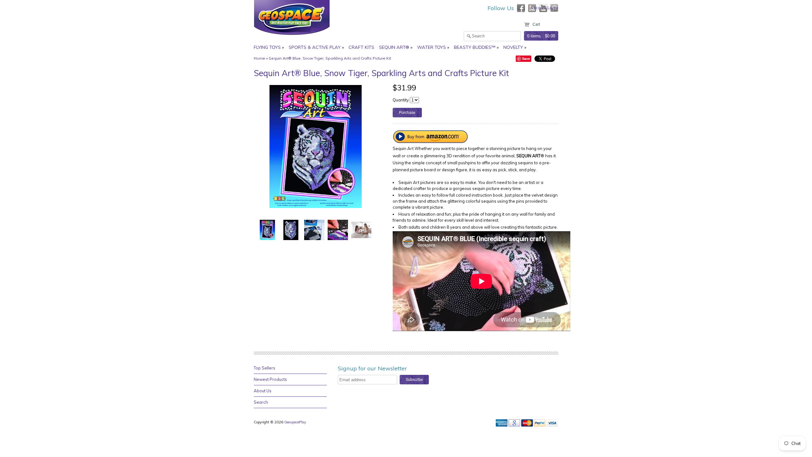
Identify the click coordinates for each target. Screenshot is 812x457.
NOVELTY (513, 47)
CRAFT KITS (361, 47)
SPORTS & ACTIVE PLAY (315, 47)
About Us (263, 390)
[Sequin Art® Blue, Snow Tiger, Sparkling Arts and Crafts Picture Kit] (267, 229)
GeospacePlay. (296, 422)
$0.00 (550, 36)
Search (261, 402)
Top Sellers (264, 367)
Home (259, 58)
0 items (534, 36)
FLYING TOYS (267, 47)
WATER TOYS (431, 47)
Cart (536, 24)
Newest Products (270, 379)
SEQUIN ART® (394, 47)
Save (526, 58)
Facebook (521, 8)
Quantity (401, 99)
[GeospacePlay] (292, 35)
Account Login (544, 7)
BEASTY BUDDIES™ (474, 47)
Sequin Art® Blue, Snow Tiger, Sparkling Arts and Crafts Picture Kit (330, 58)
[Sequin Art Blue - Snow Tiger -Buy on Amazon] (431, 141)
